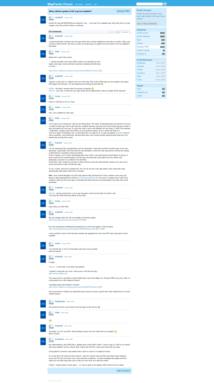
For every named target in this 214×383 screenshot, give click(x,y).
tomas (57, 96)
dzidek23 (59, 17)
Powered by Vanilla (54, 381)
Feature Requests (143, 36)
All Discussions (142, 33)
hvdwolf (58, 143)
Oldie (57, 52)
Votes (118, 32)
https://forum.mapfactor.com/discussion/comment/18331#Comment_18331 (75, 71)
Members (89, 4)
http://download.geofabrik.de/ (87, 178)
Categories (141, 29)
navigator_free (142, 92)
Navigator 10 (141, 54)
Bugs (139, 40)
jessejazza (59, 339)
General (140, 43)
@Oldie (51, 88)
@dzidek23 (120, 133)
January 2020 (68, 17)
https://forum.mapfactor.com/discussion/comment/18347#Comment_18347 (75, 287)
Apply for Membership (149, 23)
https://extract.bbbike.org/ (58, 273)
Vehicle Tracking (143, 50)
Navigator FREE (123, 11)
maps (139, 89)
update (139, 96)
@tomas (52, 91)
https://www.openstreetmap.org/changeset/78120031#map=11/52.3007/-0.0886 (77, 229)
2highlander (60, 301)
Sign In (96, 4)
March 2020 (67, 256)
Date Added (124, 32)
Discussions (79, 4)
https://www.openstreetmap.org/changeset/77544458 (67, 220)
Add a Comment (123, 371)
